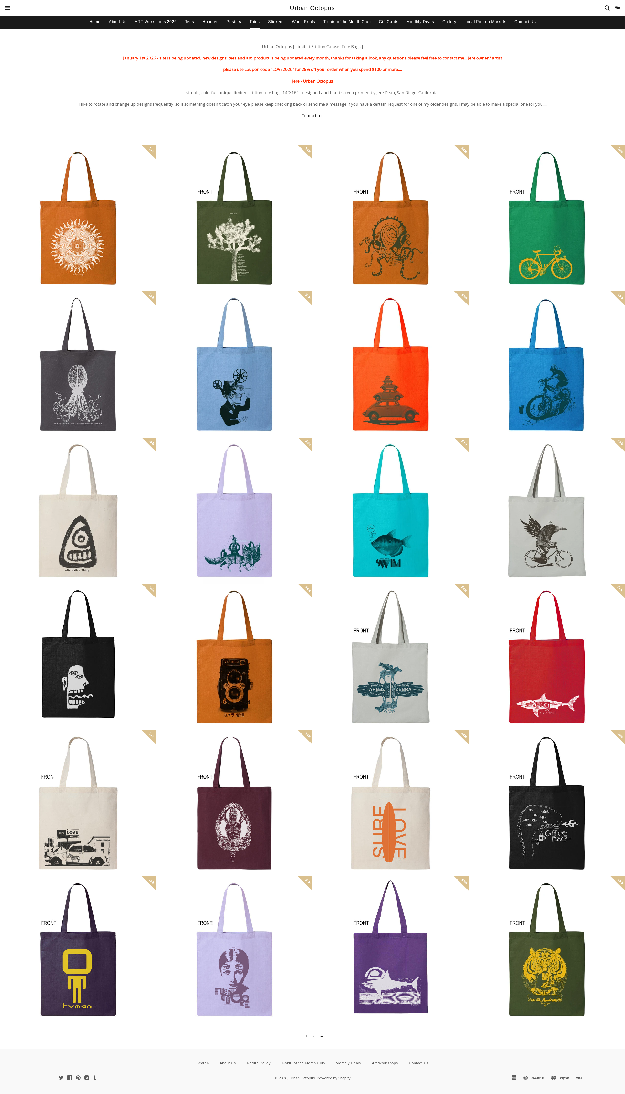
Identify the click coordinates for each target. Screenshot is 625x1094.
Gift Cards (388, 22)
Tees (189, 22)
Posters (234, 22)
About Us (117, 22)
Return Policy (259, 1063)
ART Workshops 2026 (156, 22)
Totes (255, 22)
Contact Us (525, 22)
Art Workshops (385, 1063)
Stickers (275, 22)
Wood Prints (303, 22)
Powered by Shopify (334, 1077)
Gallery (449, 22)
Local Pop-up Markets (485, 22)
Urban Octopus (312, 7)
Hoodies (210, 22)
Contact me (312, 115)
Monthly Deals (420, 22)
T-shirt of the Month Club (347, 22)
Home (95, 22)
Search (202, 1063)
